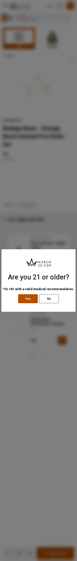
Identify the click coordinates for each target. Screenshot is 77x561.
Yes (28, 298)
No (49, 298)
